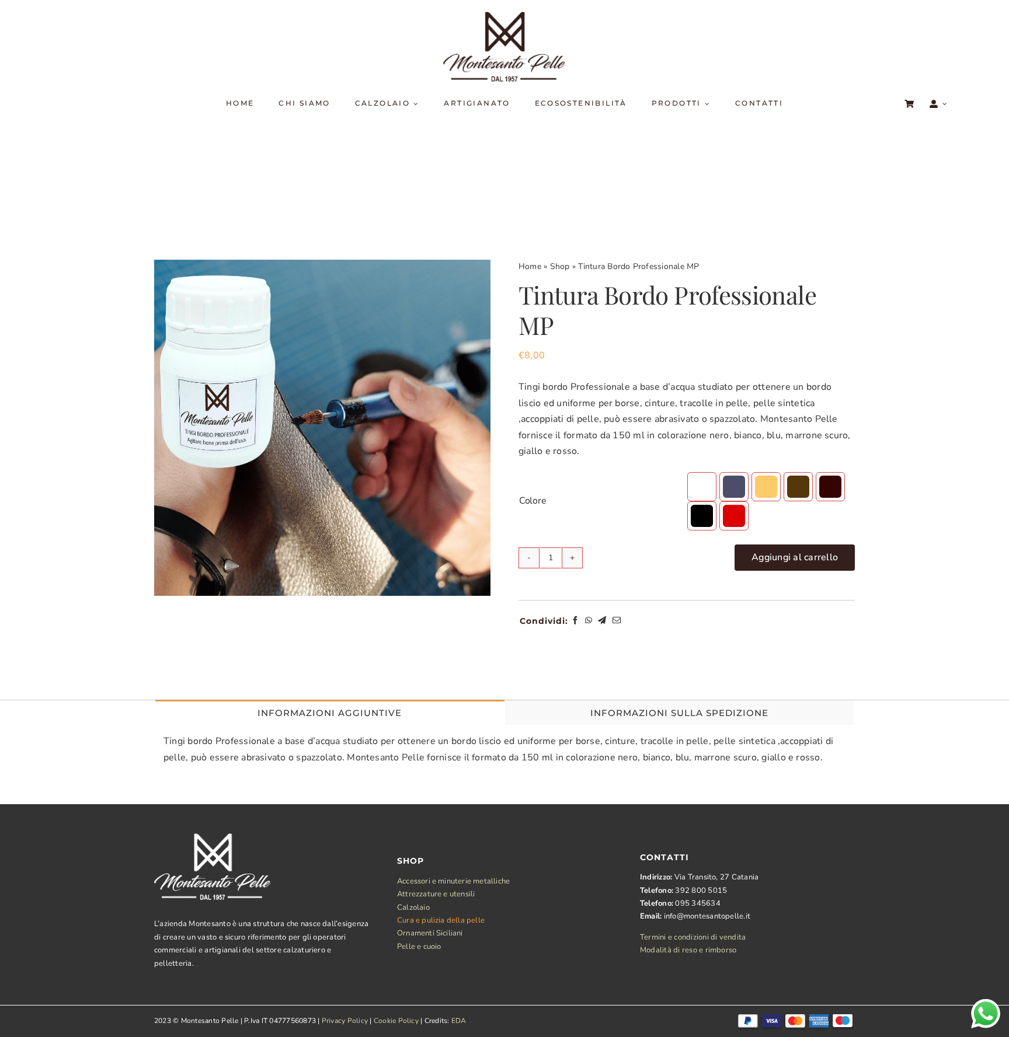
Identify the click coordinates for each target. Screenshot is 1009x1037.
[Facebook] (575, 621)
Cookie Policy (396, 1020)
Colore (533, 500)
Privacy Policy (345, 1020)
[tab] (330, 712)
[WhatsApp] (588, 621)
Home (530, 266)
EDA (459, 1020)
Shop (560, 266)
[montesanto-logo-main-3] (504, 16)
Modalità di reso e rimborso (688, 950)
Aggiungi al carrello (794, 557)
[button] (701, 486)
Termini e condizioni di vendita (693, 937)
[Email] (617, 621)
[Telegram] (602, 621)
